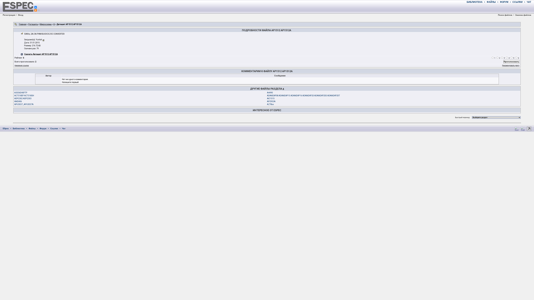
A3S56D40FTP (20, 93)
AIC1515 (271, 98)
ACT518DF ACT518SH (24, 95)
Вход (20, 15)
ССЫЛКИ (517, 2)
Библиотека (19, 128)
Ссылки (54, 128)
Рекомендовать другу (510, 66)
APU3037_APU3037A (24, 104)
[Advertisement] (498, 8)
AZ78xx (270, 104)
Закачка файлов (523, 15)
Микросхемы (46, 24)
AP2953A (271, 101)
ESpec (6, 128)
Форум (43, 128)
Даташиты (33, 24)
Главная (22, 24)
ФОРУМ (504, 2)
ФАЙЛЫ (491, 2)
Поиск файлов (505, 15)
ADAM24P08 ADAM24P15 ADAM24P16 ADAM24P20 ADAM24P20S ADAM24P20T (303, 95)
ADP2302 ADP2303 (22, 98)
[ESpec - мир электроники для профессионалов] (18, 13)
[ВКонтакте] (35, 7)
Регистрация (9, 15)
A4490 (270, 93)
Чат (63, 128)
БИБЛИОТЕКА (475, 2)
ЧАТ (529, 2)
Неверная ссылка (22, 66)
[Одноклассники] (35, 10)
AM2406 (18, 101)
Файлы (32, 128)
